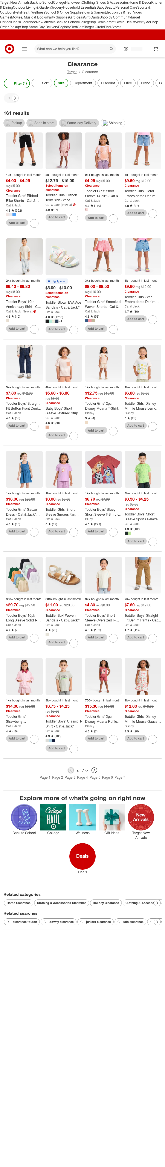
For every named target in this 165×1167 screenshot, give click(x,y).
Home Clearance (19, 903)
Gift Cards (92, 17)
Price (128, 83)
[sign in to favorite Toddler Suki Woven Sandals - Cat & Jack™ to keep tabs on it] (73, 643)
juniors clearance (98, 922)
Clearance (28, 22)
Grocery (57, 7)
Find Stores (112, 27)
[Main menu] (24, 49)
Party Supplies (58, 17)
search (112, 49)
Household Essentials (79, 7)
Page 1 (45, 777)
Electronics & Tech (119, 12)
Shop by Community (115, 17)
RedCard (77, 27)
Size (61, 83)
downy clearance (61, 922)
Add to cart (17, 222)
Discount (108, 83)
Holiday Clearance (106, 903)
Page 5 (95, 777)
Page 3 (70, 777)
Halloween (73, 2)
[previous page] (70, 770)
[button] (57, 281)
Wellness (38, 12)
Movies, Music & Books (29, 17)
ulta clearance (133, 922)
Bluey (89, 519)
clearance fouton (25, 922)
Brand (145, 83)
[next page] (94, 770)
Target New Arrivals (15, 2)
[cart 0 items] (156, 49)
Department (83, 83)
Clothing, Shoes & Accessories (105, 2)
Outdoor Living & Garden (32, 7)
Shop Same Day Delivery (39, 27)
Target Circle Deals (119, 22)
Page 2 (57, 777)
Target (72, 72)
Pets (17, 12)
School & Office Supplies (64, 12)
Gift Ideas (76, 17)
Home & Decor (140, 2)
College (59, 2)
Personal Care (126, 7)
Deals (15, 22)
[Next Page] (157, 83)
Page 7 (120, 777)
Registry (64, 27)
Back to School (41, 2)
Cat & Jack (13, 205)
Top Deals (97, 22)
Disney (89, 413)
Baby (100, 7)
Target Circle (94, 27)
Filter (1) (20, 83)
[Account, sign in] (134, 49)
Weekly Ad (142, 22)
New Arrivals (45, 22)
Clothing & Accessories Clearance (61, 903)
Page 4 (82, 777)
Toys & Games (94, 12)
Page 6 (107, 777)
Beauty (109, 7)
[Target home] (9, 49)
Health (26, 12)
